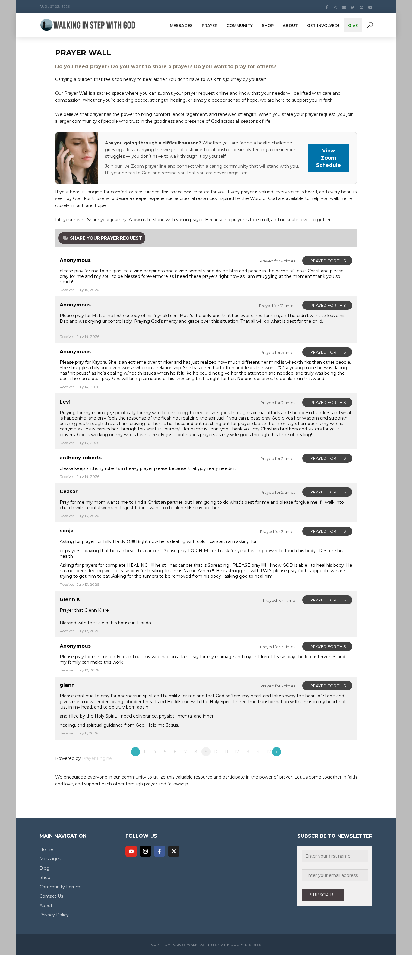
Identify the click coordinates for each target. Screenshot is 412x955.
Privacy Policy (54, 915)
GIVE (353, 25)
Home (46, 849)
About (290, 25)
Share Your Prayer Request (106, 238)
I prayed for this (327, 260)
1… (146, 751)
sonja (67, 531)
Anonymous (75, 260)
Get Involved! (323, 25)
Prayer (209, 25)
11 (226, 751)
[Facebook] (159, 851)
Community (240, 25)
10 (216, 751)
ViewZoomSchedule (328, 158)
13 (247, 751)
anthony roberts (81, 458)
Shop (268, 25)
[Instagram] (145, 851)
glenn (67, 685)
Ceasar (69, 491)
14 (257, 751)
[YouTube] (131, 851)
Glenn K (70, 599)
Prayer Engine (97, 758)
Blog (44, 868)
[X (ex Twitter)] (173, 851)
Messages (181, 25)
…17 (267, 751)
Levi (65, 402)
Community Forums (61, 887)
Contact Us (51, 896)
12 (237, 751)
